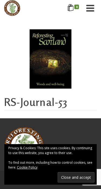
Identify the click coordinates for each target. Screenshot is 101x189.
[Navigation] (90, 8)
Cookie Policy (27, 167)
